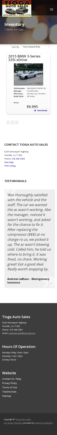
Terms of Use (9, 387)
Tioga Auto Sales (23, 419)
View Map (9, 162)
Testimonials (9, 391)
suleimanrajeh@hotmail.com (21, 333)
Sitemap (6, 396)
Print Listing (9, 165)
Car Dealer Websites (13, 423)
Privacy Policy (9, 383)
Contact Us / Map (11, 378)
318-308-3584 (18, 158)
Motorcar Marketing (44, 423)
